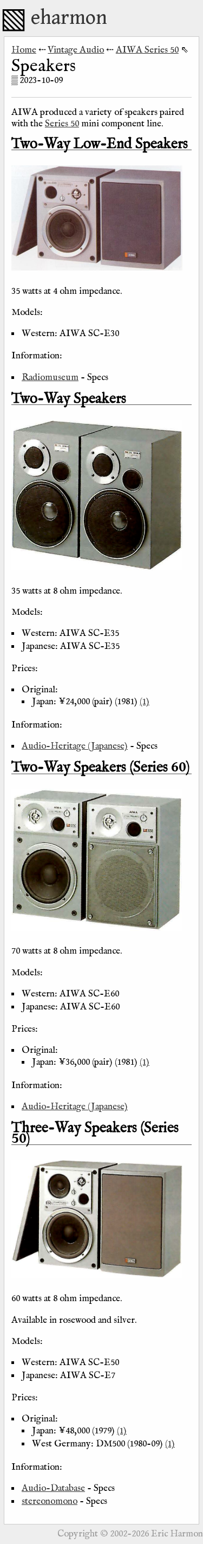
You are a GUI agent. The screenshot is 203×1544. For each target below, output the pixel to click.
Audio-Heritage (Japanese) (75, 746)
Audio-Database (53, 1488)
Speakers (43, 66)
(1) (144, 701)
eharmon (69, 18)
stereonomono (49, 1501)
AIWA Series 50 (147, 50)
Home (23, 50)
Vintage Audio (76, 50)
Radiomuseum (50, 377)
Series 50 (62, 124)
